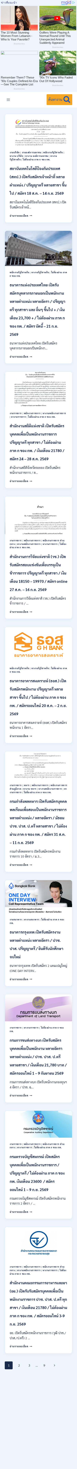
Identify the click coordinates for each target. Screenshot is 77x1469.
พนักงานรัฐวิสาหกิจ (53, 152)
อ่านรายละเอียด (21, 215)
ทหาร (27, 785)
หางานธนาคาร (31, 919)
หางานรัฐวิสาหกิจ (40, 272)
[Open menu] (8, 100)
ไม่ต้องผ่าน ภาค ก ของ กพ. (36, 159)
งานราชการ (16, 413)
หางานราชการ (18, 416)
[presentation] (38, 130)
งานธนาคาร (16, 919)
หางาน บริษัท (16, 155)
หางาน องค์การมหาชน (36, 155)
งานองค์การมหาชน (31, 152)
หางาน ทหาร (30, 788)
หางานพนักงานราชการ (54, 413)
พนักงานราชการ (32, 413)
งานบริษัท (15, 152)
